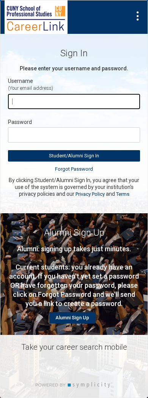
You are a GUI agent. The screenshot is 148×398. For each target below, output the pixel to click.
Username (20, 81)
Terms (122, 194)
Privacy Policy (90, 194)
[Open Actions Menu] (138, 16)
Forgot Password (74, 169)
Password (20, 122)
